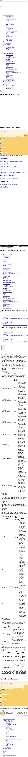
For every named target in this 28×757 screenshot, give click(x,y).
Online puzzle (6, 44)
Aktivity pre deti (7, 43)
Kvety (7, 25)
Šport (7, 35)
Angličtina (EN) (10, 47)
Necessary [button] (3, 369)
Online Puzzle (6, 749)
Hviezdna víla (4, 164)
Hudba (7, 21)
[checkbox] (7, 139)
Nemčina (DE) (9, 48)
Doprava (8, 20)
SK (4, 45)
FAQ (4, 752)
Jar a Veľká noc (9, 23)
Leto (7, 27)
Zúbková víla (4, 158)
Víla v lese (3, 170)
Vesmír (7, 37)
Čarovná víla (4, 181)
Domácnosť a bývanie (11, 19)
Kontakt (5, 317)
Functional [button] (3, 493)
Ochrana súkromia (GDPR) (9, 755)
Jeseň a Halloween (10, 24)
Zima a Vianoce (9, 39)
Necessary (5, 371)
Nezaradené (9, 747)
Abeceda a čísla (9, 16)
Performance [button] (4, 501)
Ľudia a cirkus (9, 28)
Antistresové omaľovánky (9, 41)
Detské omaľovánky (8, 15)
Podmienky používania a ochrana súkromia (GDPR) (15, 318)
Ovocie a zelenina (10, 32)
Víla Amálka (4, 187)
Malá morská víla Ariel (7, 175)
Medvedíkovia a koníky (11, 31)
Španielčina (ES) (10, 49)
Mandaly (8, 29)
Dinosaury (8, 17)
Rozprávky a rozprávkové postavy (14, 33)
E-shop (4, 751)
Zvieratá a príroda (10, 40)
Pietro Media (3, 312)
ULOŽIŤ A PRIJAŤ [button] (6, 667)
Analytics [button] (3, 509)
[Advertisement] (14, 111)
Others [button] (3, 644)
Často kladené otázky (8, 315)
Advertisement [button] (4, 618)
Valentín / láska (9, 36)
